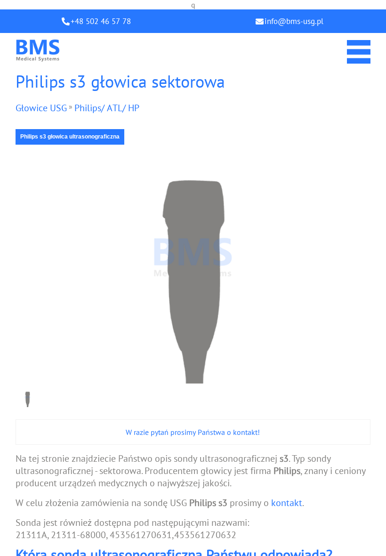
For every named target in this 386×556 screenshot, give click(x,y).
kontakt (286, 503)
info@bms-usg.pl (294, 21)
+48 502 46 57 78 (101, 21)
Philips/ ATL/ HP (106, 108)
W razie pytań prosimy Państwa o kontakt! (193, 432)
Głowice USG (41, 108)
